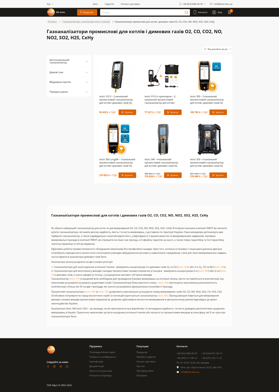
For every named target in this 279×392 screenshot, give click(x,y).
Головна (52, 21)
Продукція (141, 352)
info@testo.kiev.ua (223, 3)
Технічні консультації (100, 370)
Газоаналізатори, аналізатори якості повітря (86, 21)
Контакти (202, 12)
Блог (95, 3)
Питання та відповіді (100, 375)
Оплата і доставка (130, 3)
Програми (141, 375)
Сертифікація (96, 361)
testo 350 (104, 291)
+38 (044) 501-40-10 (211, 353)
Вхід (220, 12)
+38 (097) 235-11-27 (211, 358)
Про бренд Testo (144, 370)
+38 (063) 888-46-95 (192, 3)
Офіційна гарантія (146, 356)
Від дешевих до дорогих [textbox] (220, 49)
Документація (96, 366)
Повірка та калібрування (102, 356)
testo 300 (219, 267)
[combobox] (217, 49)
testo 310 (183, 267)
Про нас (140, 366)
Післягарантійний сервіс (102, 352)
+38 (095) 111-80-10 (187, 358)
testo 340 (203, 270)
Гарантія (109, 3)
